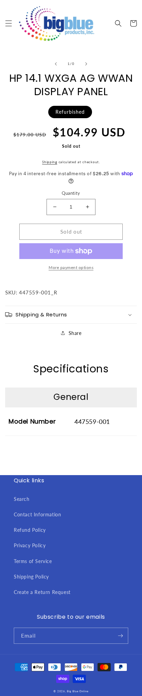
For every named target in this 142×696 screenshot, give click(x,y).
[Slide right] (86, 63)
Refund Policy (30, 530)
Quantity (71, 193)
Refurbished (70, 112)
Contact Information (37, 514)
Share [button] (75, 333)
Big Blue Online (78, 691)
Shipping (49, 162)
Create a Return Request (42, 592)
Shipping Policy (31, 577)
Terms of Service (33, 561)
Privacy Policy (29, 545)
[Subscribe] (120, 636)
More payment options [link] (71, 267)
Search (22, 499)
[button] (8, 23)
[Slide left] (55, 63)
